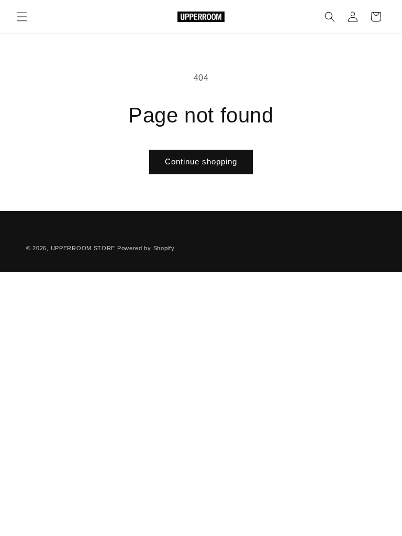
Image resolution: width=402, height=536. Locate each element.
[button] (22, 16)
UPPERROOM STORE (83, 248)
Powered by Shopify (146, 248)
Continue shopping (201, 161)
